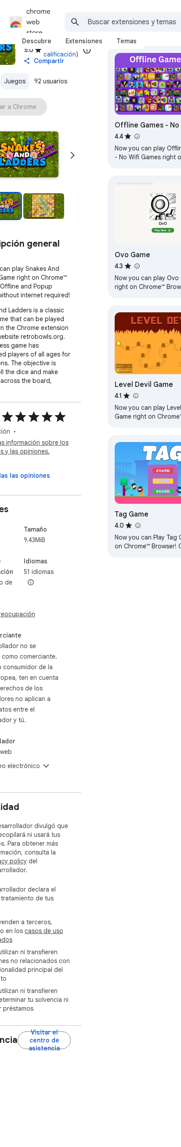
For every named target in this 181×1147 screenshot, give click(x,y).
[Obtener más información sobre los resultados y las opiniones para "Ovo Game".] (136, 266)
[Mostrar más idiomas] (30, 582)
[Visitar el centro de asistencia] (44, 1040)
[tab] (36, 41)
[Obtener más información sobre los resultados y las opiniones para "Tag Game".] (137, 525)
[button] (43, 206)
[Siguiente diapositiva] (72, 155)
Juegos (14, 81)
